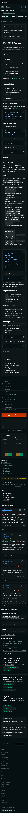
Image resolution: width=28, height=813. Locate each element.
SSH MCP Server (7, 561)
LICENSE (7, 391)
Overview (5, 16)
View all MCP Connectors (8, 635)
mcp (3, 623)
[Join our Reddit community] (16, 810)
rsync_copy (6, 499)
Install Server (15, 415)
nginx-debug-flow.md (11, 394)
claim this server (19, 484)
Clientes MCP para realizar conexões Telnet (10, 648)
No (21, 744)
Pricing (3, 795)
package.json (8, 397)
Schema (13, 16)
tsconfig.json (8, 407)
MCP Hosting (4, 759)
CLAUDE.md (8, 386)
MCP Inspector (5, 761)
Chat (2, 775)
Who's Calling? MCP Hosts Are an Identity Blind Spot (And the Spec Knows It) (11, 660)
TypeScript (5, 21)
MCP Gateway (5, 757)
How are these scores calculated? (14, 430)
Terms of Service (5, 782)
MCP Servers (4, 752)
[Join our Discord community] (14, 810)
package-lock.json (10, 399)
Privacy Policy (5, 784)
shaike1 (4, 511)
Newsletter (4, 802)
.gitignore (7, 389)
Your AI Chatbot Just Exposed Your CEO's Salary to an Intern (12, 678)
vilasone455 (5, 588)
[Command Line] (25, 11)
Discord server (8, 735)
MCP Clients (4, 763)
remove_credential (8, 497)
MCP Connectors (6, 755)
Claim (17, 12)
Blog (2, 800)
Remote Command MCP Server (7, 535)
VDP (2, 786)
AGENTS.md (8, 381)
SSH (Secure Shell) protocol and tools (13, 641)
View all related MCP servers (9, 609)
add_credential (7, 493)
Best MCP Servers (6, 768)
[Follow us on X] (19, 810)
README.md (8, 402)
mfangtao (5, 563)
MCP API (12, 723)
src (5, 379)
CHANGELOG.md (9, 384)
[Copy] (23, 112)
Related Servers (7, 473)
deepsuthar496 (6, 538)
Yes (17, 744)
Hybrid (11, 21)
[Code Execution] (22, 11)
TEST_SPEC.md (9, 404)
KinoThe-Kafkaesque (9, 13)
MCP (2, 6)
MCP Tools (4, 766)
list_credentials (7, 495)
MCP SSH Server (7, 509)
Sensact (4, 629)
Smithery (14, 108)
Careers (3, 798)
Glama (3, 807)
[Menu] (25, 2)
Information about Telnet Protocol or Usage (12, 644)
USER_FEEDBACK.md (10, 409)
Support (3, 793)
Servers (8, 6)
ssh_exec (5, 502)
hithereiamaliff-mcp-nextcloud (10, 616)
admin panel (18, 486)
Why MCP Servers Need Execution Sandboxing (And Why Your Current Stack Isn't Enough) (13, 698)
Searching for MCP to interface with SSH (14, 651)
